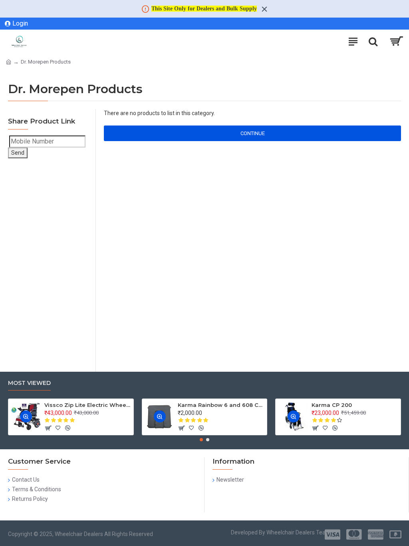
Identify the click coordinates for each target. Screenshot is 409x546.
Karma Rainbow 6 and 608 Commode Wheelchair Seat (221, 405)
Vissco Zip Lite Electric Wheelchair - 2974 (87, 405)
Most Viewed (29, 383)
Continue (252, 133)
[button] (201, 439)
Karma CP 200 (332, 405)
